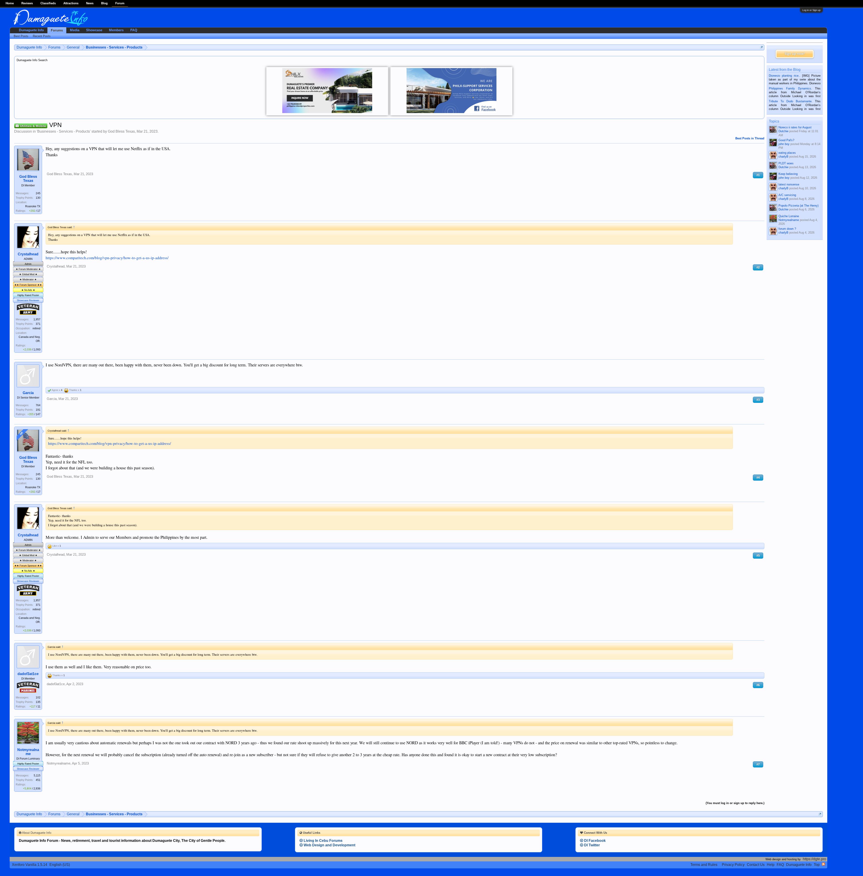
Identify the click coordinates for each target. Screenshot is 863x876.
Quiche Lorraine (788, 216)
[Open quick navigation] (761, 47)
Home (10, 3)
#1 (758, 175)
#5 (758, 555)
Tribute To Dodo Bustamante (790, 101)
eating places (787, 152)
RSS (823, 864)
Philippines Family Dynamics (790, 88)
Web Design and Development (329, 845)
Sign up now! (795, 54)
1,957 (36, 319)
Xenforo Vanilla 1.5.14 (29, 865)
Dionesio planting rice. (784, 75)
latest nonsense (788, 184)
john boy (784, 144)
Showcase (94, 30)
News (89, 3)
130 (38, 197)
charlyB (783, 156)
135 (38, 702)
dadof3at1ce (28, 674)
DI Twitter (591, 845)
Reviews (27, 3)
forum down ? (787, 228)
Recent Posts (42, 36)
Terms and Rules (703, 865)
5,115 (37, 775)
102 (38, 697)
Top (817, 865)
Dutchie (783, 131)
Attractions (70, 3)
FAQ (133, 30)
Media (74, 30)
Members (116, 30)
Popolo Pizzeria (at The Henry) (798, 205)
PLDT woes (786, 163)
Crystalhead (28, 254)
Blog (104, 3)
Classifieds (48, 3)
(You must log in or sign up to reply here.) (735, 803)
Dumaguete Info (31, 30)
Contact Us (756, 865)
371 (38, 323)
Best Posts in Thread (749, 138)
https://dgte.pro (814, 859)
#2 (758, 267)
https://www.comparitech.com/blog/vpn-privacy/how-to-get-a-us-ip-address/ (107, 257)
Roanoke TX (32, 206)
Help (770, 865)
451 (38, 780)
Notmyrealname (28, 752)
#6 (758, 685)
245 (38, 193)
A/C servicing (787, 195)
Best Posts (21, 36)
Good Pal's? (786, 140)
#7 (758, 764)
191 (38, 409)
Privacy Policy (733, 865)
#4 (758, 477)
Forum (120, 3)
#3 (758, 399)
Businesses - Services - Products (63, 131)
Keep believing (788, 174)
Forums (57, 30)
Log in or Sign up (811, 10)
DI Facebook (594, 841)
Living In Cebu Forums (323, 841)
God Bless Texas (121, 131)
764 (38, 405)
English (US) (59, 865)
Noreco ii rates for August (795, 127)
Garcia (28, 393)
